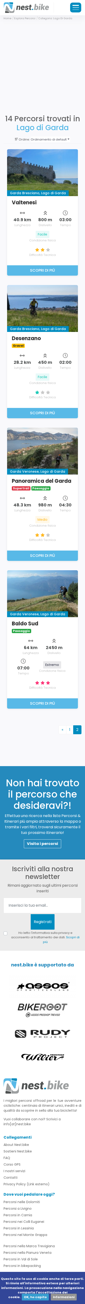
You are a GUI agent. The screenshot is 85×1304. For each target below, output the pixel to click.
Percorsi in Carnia (18, 1215)
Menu (75, 7)
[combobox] (50, 139)
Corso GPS (12, 1164)
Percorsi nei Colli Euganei (24, 1221)
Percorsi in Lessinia (19, 1228)
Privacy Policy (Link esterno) (27, 1184)
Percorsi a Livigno (18, 1208)
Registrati (42, 921)
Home (7, 18)
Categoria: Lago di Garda (55, 18)
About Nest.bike (16, 1144)
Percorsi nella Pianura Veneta (27, 1252)
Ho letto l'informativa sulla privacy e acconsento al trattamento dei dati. (45, 937)
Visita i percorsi (42, 843)
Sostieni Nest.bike (18, 1151)
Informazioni (64, 1297)
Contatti (10, 1177)
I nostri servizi (14, 1171)
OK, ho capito (35, 1297)
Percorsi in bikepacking (22, 1265)
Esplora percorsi (24, 18)
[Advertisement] (42, 68)
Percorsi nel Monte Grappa (25, 1234)
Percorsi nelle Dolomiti (22, 1202)
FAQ (7, 1158)
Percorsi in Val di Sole (21, 1259)
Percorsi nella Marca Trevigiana (29, 1246)
